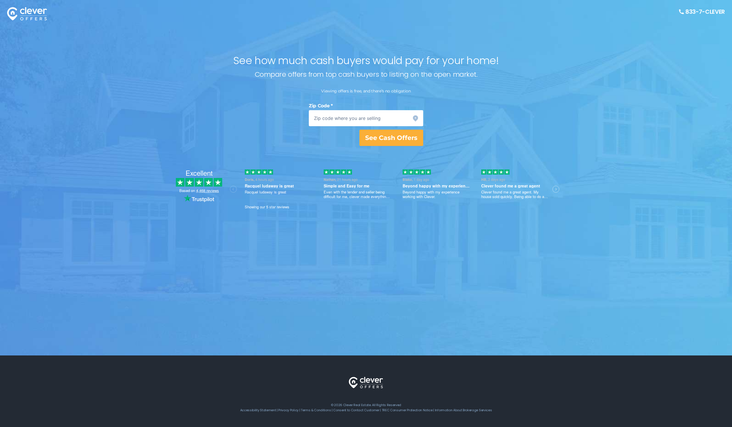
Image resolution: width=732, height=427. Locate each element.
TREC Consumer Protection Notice (407, 410)
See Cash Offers (391, 138)
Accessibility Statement (258, 410)
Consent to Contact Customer (356, 410)
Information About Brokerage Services (463, 410)
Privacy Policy (288, 410)
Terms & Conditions (316, 410)
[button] (366, 118)
